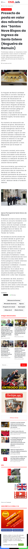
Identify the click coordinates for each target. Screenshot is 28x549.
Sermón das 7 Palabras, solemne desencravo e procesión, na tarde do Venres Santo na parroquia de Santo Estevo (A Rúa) (20, 353)
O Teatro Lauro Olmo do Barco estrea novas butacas (18, 432)
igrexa (22, 303)
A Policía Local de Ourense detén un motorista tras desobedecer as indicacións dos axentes (18, 425)
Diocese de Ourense (14, 300)
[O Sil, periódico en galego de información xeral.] (14, 2)
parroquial (22, 307)
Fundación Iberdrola (10, 303)
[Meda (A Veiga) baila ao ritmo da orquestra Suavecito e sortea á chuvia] (5, 451)
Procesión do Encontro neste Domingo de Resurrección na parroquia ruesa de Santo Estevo (6, 352)
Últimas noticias (14, 417)
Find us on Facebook (6, 502)
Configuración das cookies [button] (10, 544)
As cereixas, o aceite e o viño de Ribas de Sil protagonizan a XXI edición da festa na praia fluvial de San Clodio (21, 331)
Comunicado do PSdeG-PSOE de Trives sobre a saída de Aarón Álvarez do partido (18, 458)
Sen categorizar (9, 6)
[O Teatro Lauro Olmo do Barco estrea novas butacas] (5, 433)
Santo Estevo (19, 310)
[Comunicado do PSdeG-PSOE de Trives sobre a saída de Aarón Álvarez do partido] (5, 459)
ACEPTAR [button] (21, 544)
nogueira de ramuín (9, 307)
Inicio (3, 6)
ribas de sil (8, 310)
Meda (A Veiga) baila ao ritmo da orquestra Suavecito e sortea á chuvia (18, 451)
